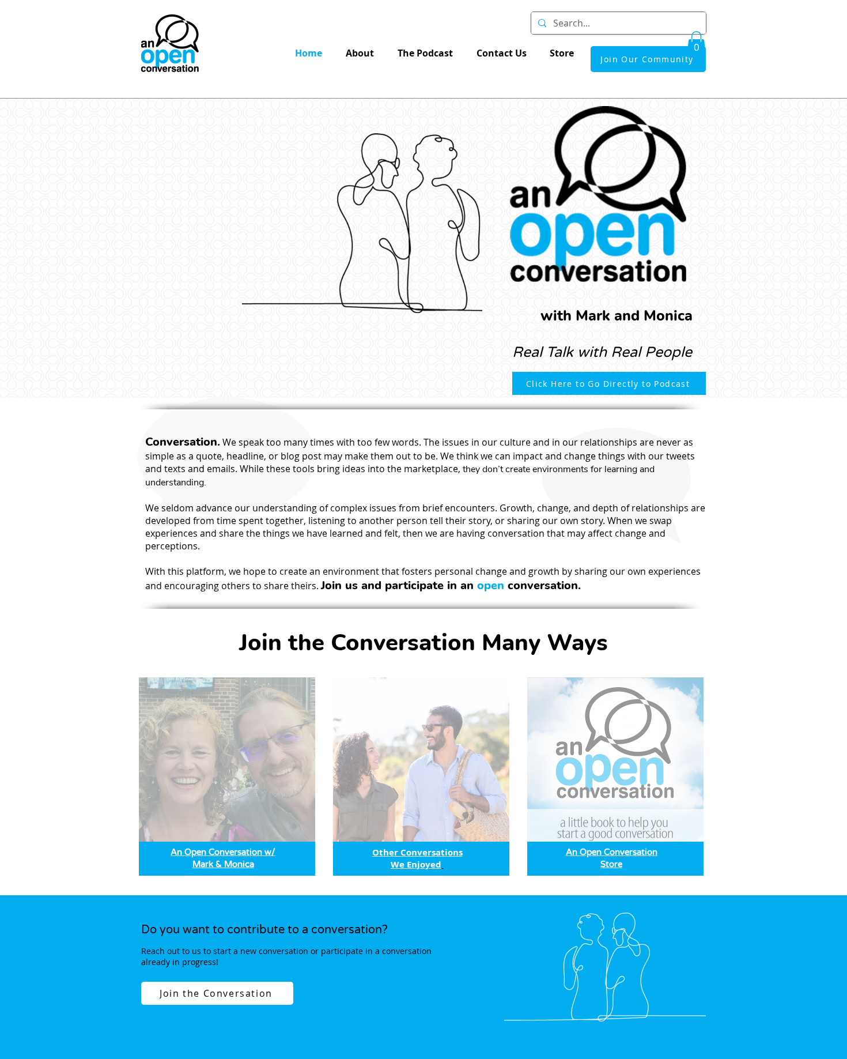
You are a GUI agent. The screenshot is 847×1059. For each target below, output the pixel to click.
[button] (696, 43)
